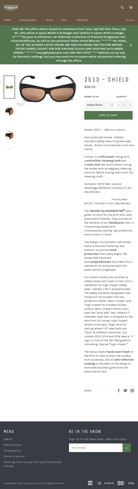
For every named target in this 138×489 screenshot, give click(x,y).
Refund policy (13, 445)
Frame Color (91, 96)
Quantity (121, 96)
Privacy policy (12, 450)
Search (8, 439)
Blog (50, 20)
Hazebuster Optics (33, 483)
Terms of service (14, 456)
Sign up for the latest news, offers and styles (97, 439)
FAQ (64, 20)
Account (130, 20)
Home (7, 20)
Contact (82, 20)
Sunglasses (28, 20)
